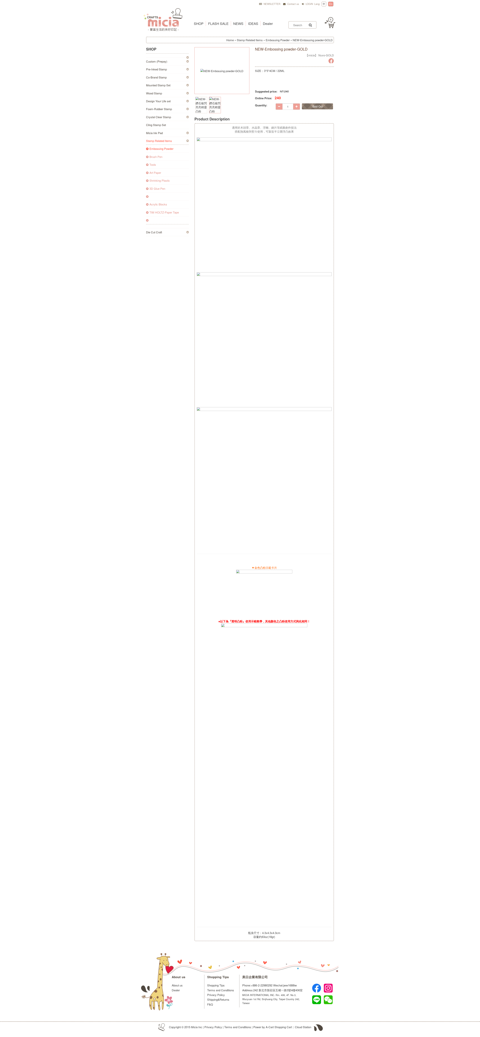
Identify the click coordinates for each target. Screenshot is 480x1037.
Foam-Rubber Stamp (159, 109)
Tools (152, 164)
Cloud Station (303, 1027)
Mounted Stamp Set (158, 85)
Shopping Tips (218, 977)
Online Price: (263, 98)
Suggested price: (266, 91)
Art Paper (155, 173)
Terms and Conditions (220, 990)
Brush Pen (155, 157)
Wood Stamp (154, 93)
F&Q (210, 1004)
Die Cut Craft (154, 232)
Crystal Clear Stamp (158, 117)
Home (230, 40)
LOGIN (309, 4)
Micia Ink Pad (154, 133)
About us (178, 977)
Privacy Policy (216, 995)
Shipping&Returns (218, 999)
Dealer (176, 990)
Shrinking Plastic (159, 180)
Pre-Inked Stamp (156, 69)
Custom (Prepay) (156, 61)
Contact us (292, 4)
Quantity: (261, 105)
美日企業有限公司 (255, 977)
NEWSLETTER (271, 4)
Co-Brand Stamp (156, 77)
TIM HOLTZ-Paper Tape (164, 212)
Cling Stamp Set (156, 125)
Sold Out (317, 106)
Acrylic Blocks (158, 204)
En (330, 4)
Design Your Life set (158, 101)
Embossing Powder (278, 40)
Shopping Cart (283, 1027)
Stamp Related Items (250, 40)
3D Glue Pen (157, 188)
